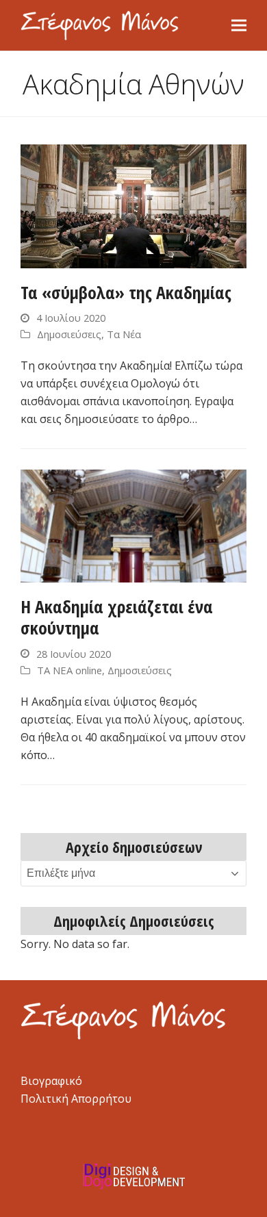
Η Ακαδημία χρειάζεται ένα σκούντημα (117, 617)
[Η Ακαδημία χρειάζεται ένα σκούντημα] (133, 525)
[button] (238, 25)
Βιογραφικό (51, 1080)
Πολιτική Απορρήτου (76, 1098)
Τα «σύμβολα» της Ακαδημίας (126, 292)
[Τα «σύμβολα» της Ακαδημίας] (133, 204)
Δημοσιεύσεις (69, 334)
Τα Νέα (124, 334)
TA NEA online (69, 670)
